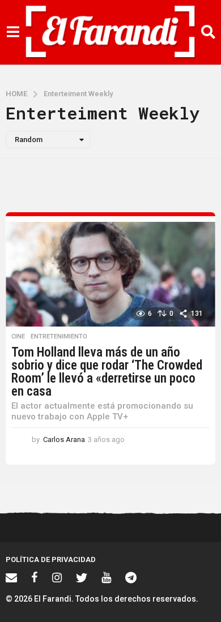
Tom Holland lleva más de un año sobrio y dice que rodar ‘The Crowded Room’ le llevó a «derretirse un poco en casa (106, 372)
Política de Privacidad (51, 559)
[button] (13, 32)
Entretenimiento (59, 336)
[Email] (11, 577)
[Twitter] (81, 577)
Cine (18, 336)
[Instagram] (57, 577)
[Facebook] (34, 577)
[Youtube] (106, 577)
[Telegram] (131, 577)
